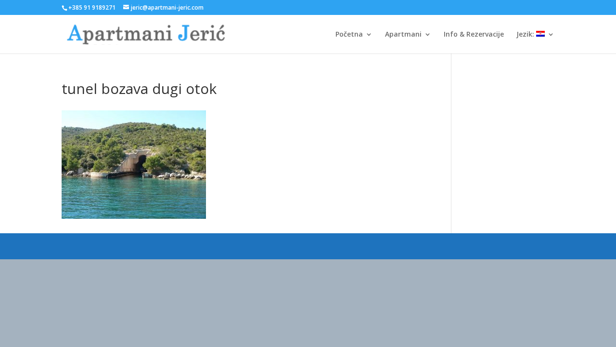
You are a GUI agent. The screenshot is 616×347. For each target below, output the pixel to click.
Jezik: (526, 35)
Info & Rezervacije (474, 35)
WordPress (180, 245)
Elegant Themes (111, 245)
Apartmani (403, 35)
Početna (349, 35)
